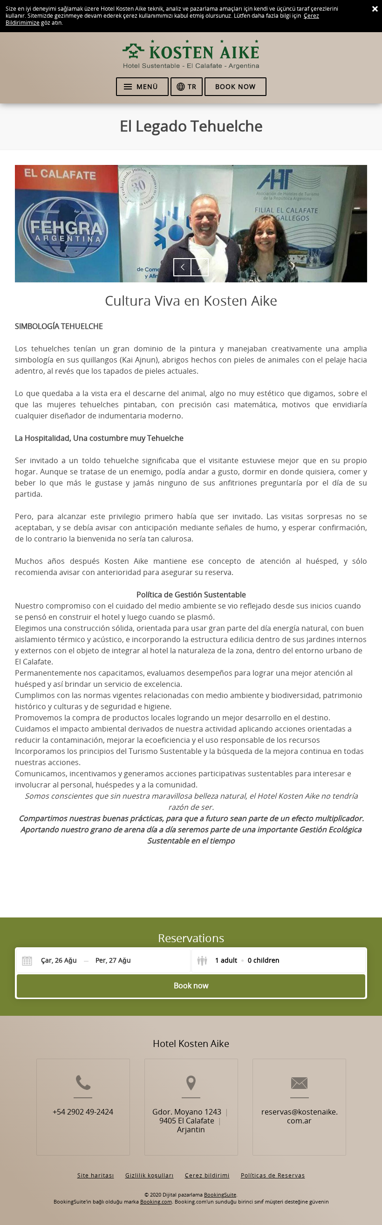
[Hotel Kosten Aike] (191, 58)
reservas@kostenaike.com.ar (299, 1116)
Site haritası (95, 1175)
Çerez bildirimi (207, 1175)
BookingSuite (220, 1195)
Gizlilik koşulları (149, 1175)
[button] (182, 267)
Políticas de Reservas (273, 1175)
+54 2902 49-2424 (83, 1112)
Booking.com (156, 1202)
